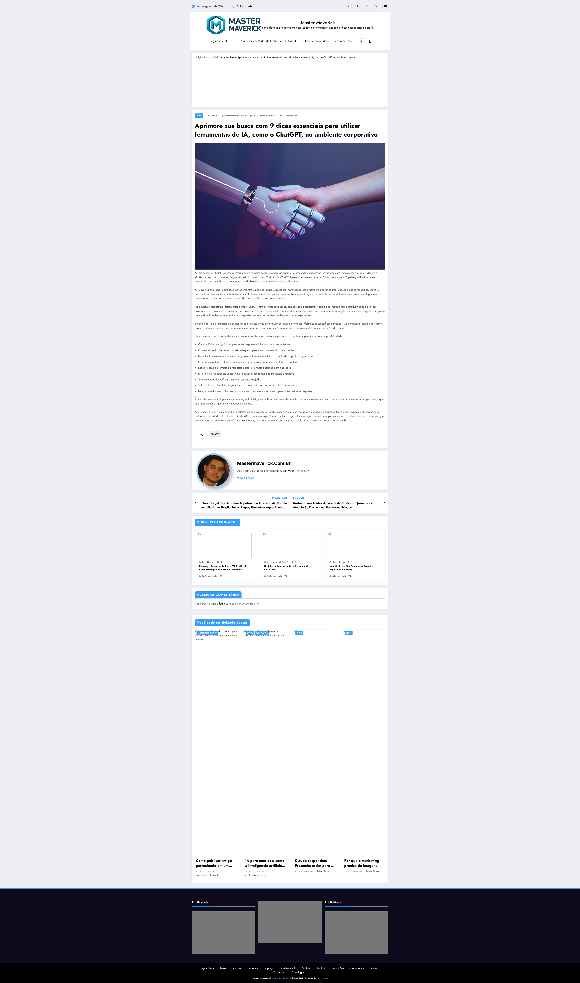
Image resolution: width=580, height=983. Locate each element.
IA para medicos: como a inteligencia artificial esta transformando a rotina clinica (264, 863)
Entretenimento (288, 968)
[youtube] (385, 6)
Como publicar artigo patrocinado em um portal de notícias (214, 863)
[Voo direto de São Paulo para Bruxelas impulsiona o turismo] (355, 545)
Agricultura (207, 968)
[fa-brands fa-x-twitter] (349, 6)
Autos (222, 968)
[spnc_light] (370, 42)
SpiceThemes (322, 977)
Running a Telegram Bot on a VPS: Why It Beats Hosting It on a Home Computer (222, 567)
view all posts (245, 478)
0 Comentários (290, 115)
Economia (252, 968)
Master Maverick (318, 22)
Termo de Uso (343, 41)
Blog (199, 115)
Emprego (269, 968)
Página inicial (218, 41)
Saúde (250, 633)
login (222, 604)
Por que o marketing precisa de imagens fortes (361, 863)
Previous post (279, 497)
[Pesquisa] (361, 41)
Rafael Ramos (208, 562)
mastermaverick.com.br (236, 115)
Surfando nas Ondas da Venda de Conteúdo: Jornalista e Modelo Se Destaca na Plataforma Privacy (333, 505)
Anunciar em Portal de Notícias (260, 41)
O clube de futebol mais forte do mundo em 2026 (286, 567)
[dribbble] (367, 6)
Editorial (290, 41)
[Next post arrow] (384, 503)
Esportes (236, 968)
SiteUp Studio (285, 977)
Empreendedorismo (207, 633)
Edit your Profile (293, 470)
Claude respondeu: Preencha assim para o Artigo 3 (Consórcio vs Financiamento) (314, 863)
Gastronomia (356, 968)
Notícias (306, 968)
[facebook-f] (358, 6)
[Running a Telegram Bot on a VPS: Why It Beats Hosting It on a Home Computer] (225, 545)
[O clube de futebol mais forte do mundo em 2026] (290, 545)
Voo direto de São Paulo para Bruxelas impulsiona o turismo (351, 567)
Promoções (337, 968)
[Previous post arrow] (196, 503)
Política (321, 968)
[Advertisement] (290, 82)
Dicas (299, 633)
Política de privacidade (315, 41)
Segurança (280, 972)
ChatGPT (215, 115)
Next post (298, 497)
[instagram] (376, 6)
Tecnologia (262, 633)
